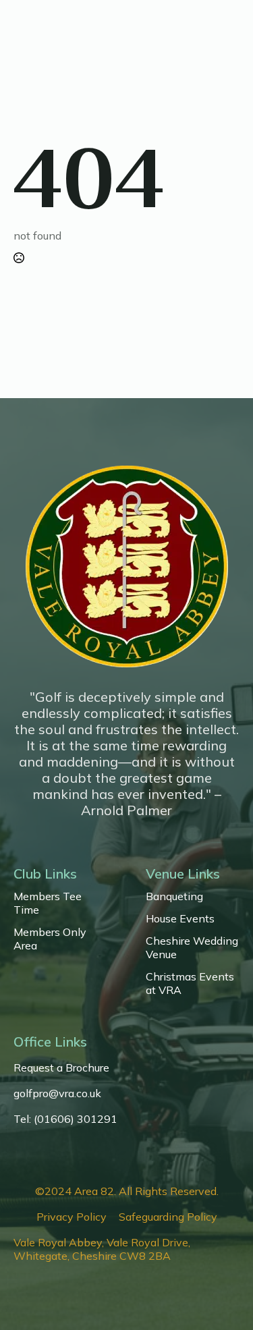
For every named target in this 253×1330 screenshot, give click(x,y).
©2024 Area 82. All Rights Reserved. (127, 1191)
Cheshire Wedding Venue (192, 947)
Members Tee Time (47, 902)
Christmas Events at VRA (190, 983)
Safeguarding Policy (168, 1216)
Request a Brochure (61, 1067)
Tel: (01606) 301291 (65, 1119)
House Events (180, 918)
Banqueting (174, 896)
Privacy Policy (71, 1216)
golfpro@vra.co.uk (57, 1093)
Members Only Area (49, 938)
